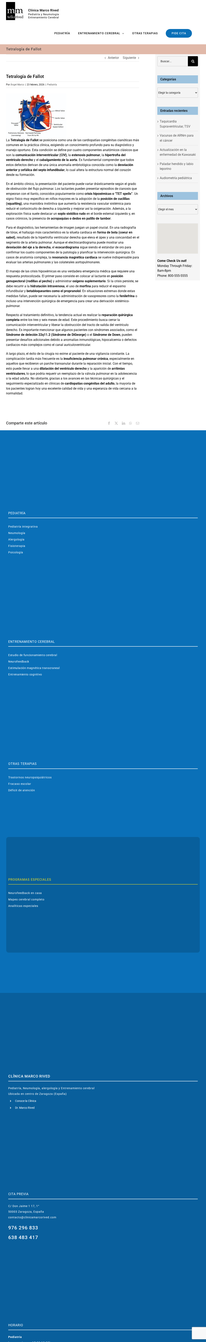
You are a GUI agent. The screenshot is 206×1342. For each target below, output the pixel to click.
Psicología (15, 552)
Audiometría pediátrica (176, 178)
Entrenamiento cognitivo (25, 674)
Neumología (16, 533)
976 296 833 (23, 1228)
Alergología (16, 539)
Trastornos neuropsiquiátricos (30, 777)
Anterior (113, 58)
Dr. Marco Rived (25, 1107)
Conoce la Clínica (25, 1100)
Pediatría (52, 84)
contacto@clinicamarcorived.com (32, 1217)
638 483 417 (23, 1237)
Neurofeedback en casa (25, 893)
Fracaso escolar (19, 783)
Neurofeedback (18, 661)
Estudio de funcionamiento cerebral (32, 655)
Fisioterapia (16, 546)
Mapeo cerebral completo (26, 899)
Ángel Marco (17, 84)
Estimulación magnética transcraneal (34, 668)
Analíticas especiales (23, 905)
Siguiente (129, 58)
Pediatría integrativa (23, 526)
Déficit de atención (21, 790)
